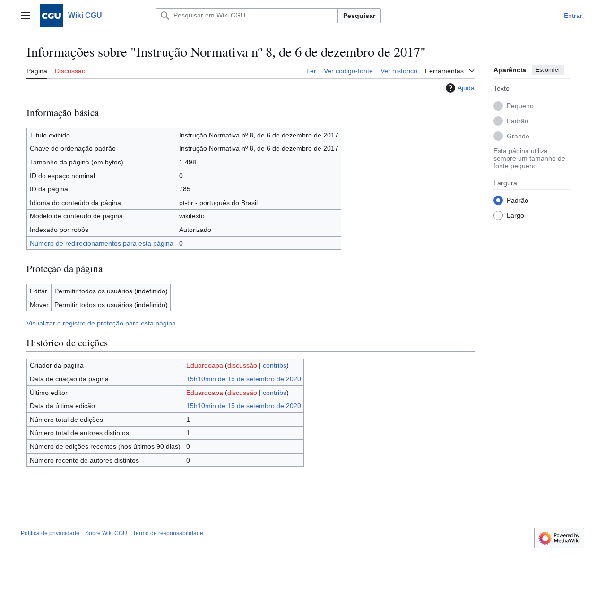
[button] (25, 15)
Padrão (517, 120)
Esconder (548, 70)
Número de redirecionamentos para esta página (101, 243)
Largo (515, 215)
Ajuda (466, 88)
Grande (518, 135)
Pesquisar (359, 15)
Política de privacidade (50, 533)
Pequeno (520, 105)
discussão (242, 365)
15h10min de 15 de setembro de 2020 (243, 379)
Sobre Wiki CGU (106, 533)
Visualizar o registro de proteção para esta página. (102, 323)
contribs (274, 365)
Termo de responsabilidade (168, 533)
